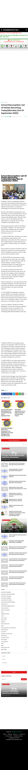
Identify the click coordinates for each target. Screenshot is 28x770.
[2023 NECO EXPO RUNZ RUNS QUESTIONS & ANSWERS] (4, 542)
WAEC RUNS (14, 649)
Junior (14, 616)
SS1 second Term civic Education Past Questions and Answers (18, 547)
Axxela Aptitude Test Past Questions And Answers (16, 470)
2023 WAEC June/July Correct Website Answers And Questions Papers (20, 412)
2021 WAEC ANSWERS (14, 592)
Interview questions (14, 610)
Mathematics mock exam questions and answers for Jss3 (17, 488)
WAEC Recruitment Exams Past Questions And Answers (17, 482)
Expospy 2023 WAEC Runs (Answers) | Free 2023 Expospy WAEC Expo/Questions (6, 412)
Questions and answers (14, 633)
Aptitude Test (14, 604)
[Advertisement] (14, 14)
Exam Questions (14, 608)
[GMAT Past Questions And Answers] (4, 507)
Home (2, 102)
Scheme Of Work (14, 637)
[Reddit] (17, 394)
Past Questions (14, 629)
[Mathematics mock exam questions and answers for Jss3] (4, 489)
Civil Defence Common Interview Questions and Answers (15, 495)
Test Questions (14, 641)
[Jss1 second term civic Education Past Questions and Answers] (4, 560)
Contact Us (22, 734)
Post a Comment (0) (14, 440)
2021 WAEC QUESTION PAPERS (14, 594)
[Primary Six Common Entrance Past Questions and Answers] (4, 584)
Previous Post (5, 444)
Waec (14, 645)
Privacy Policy (9, 736)
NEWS (6, 102)
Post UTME (14, 631)
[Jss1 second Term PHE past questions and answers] (4, 566)
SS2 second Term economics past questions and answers (17, 464)
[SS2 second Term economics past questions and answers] (4, 465)
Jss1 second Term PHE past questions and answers (16, 565)
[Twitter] (14, 394)
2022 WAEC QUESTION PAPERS (14, 602)
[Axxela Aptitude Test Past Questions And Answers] (4, 471)
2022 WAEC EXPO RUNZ (14, 600)
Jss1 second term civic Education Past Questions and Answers (18, 559)
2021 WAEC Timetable (14, 596)
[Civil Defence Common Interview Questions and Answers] (4, 495)
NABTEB (14, 622)
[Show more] (25, 394)
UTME (14, 643)
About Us (15, 734)
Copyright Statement (14, 737)
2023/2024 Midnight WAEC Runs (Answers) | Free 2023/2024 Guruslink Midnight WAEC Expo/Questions (7, 431)
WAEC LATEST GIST (14, 647)
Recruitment (14, 635)
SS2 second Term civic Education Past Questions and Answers (18, 571)
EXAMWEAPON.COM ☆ (11, 30)
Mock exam (14, 620)
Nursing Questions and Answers (14, 627)
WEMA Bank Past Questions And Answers (17, 476)
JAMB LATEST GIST (14, 614)
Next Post (24, 444)
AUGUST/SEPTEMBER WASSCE (14, 606)
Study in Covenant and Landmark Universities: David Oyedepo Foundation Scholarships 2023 (17, 513)
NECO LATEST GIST (14, 623)
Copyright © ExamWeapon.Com (14, 739)
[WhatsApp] (19, 394)
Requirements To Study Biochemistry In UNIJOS (15, 500)
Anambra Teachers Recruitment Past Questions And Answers (18, 553)
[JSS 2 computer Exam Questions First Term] (4, 536)
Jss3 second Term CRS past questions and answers (16, 577)
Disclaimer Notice (18, 736)
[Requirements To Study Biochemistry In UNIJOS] (4, 501)
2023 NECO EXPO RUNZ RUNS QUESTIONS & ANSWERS (16, 541)
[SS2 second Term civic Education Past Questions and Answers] (4, 572)
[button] (1, 30)
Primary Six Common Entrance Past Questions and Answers (17, 583)
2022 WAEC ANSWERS (14, 598)
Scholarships (14, 639)
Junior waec (14, 618)
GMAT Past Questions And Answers (16, 506)
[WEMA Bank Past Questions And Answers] (4, 477)
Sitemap (10, 734)
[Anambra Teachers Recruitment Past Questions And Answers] (4, 554)
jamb (14, 612)
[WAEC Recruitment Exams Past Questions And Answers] (4, 483)
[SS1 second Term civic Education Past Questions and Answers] (4, 548)
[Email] (22, 394)
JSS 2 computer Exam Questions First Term (18, 535)
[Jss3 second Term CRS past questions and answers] (4, 578)
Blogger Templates (17, 731)
